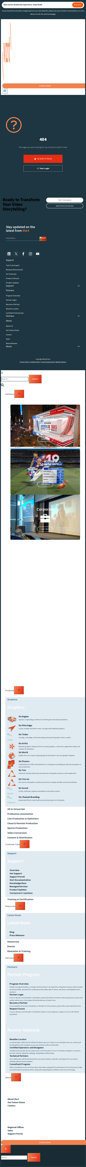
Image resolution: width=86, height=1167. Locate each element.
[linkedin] (9, 254)
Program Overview (13, 295)
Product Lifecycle (12, 278)
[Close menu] (2, 373)
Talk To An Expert (12, 265)
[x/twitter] (16, 254)
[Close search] (6, 1149)
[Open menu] (4, 91)
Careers (9, 334)
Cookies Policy (35, 362)
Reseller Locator (12, 309)
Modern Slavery (61, 362)
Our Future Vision (12, 330)
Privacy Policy (24, 362)
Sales (8, 339)
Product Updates (12, 283)
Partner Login (11, 300)
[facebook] (23, 254)
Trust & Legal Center (48, 362)
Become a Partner (13, 304)
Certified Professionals (15, 313)
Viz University (11, 274)
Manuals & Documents (14, 269)
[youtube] (38, 254)
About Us (9, 326)
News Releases (11, 343)
